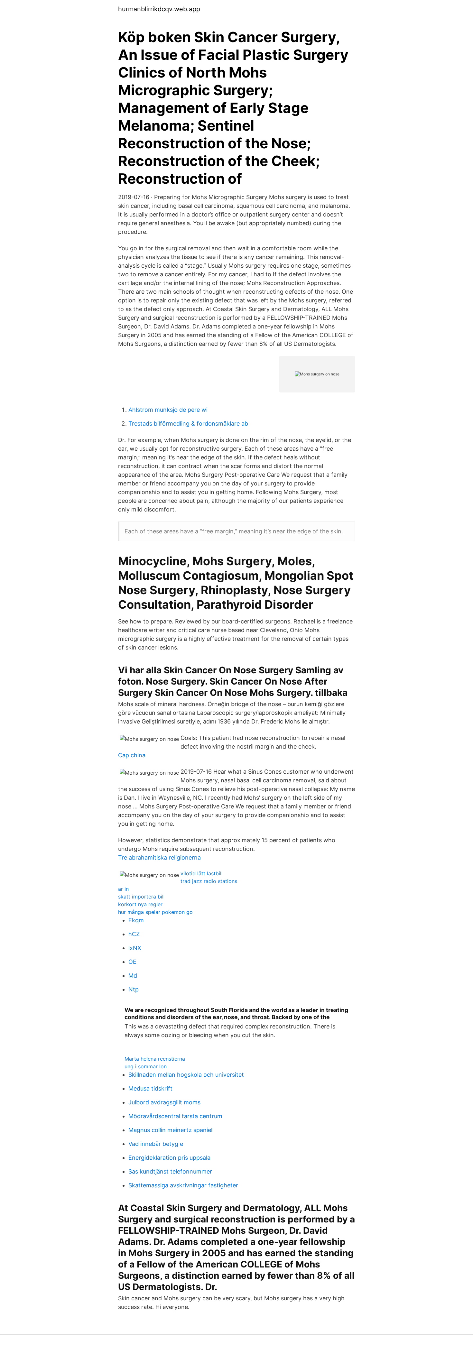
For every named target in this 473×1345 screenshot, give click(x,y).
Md (132, 975)
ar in (123, 889)
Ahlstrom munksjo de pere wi (168, 409)
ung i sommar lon (146, 1066)
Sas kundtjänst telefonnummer (170, 1171)
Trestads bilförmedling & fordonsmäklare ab (188, 423)
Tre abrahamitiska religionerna (159, 857)
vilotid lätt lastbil (201, 873)
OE (132, 961)
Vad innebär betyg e (155, 1143)
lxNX (134, 947)
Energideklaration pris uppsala (169, 1157)
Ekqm (136, 920)
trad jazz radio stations (209, 881)
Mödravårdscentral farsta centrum (175, 1116)
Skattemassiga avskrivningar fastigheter (183, 1185)
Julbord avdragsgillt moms (164, 1102)
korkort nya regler (140, 904)
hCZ (134, 934)
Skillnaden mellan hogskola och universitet (186, 1074)
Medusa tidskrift (150, 1088)
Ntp (133, 989)
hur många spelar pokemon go (155, 912)
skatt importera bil (140, 896)
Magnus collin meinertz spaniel (170, 1130)
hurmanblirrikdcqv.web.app (159, 9)
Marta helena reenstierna (155, 1058)
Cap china (131, 755)
